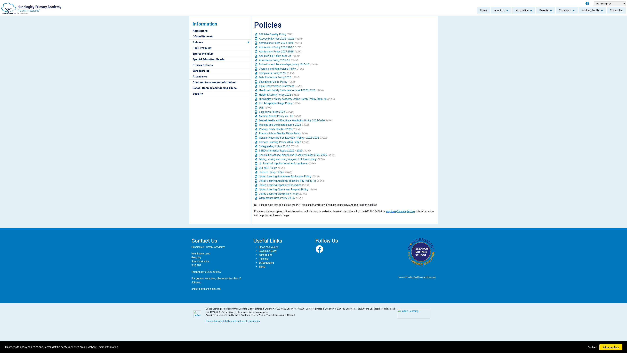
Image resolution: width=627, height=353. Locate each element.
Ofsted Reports (203, 36)
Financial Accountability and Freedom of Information (233, 321)
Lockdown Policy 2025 (276, 111)
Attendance (200, 76)
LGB (265, 107)
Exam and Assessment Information (214, 82)
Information (522, 10)
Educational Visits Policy (277, 81)
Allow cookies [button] (611, 347)
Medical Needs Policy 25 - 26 (280, 116)
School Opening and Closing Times (215, 88)
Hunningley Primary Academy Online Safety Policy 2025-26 (297, 99)
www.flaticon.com (429, 277)
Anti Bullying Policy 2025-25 (279, 55)
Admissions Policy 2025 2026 (280, 42)
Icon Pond (414, 277)
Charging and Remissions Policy (281, 68)
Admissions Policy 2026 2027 (280, 47)
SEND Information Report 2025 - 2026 (285, 150)
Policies (198, 42)
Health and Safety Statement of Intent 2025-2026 (291, 90)
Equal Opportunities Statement (280, 86)
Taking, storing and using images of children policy (292, 159)
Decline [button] (592, 347)
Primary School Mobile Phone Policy (283, 133)
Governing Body (268, 250)
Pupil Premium (202, 48)
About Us (499, 10)
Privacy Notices (203, 65)
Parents (543, 10)
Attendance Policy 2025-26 (278, 60)
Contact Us (616, 10)
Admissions (200, 30)
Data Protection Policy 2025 (279, 77)
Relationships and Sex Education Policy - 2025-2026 (293, 137)
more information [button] (108, 347)
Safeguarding (201, 70)
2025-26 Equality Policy (276, 34)
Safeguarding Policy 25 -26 (278, 146)
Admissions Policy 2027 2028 (280, 51)
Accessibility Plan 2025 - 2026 (280, 38)
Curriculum (565, 10)
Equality (198, 93)
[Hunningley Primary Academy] (31, 7)
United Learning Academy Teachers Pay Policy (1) (291, 180)
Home (483, 10)
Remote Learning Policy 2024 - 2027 (284, 142)
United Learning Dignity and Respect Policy (287, 189)
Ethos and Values (268, 247)
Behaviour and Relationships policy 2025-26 (288, 64)
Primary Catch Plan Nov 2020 (279, 129)
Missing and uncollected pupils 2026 (284, 124)
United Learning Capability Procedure (284, 185)
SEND (262, 266)
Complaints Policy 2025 (276, 73)
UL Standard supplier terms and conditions (287, 163)
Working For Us (590, 10)
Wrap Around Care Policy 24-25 (281, 198)
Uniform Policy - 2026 (275, 172)
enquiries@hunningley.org (400, 211)
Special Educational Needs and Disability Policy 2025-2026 (297, 155)
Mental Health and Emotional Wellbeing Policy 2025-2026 (296, 120)
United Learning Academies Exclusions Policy (289, 176)
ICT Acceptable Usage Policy (279, 103)
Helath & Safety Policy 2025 (279, 94)
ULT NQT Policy (272, 167)
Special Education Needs (208, 59)
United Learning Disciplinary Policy (283, 193)
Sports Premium (203, 53)
